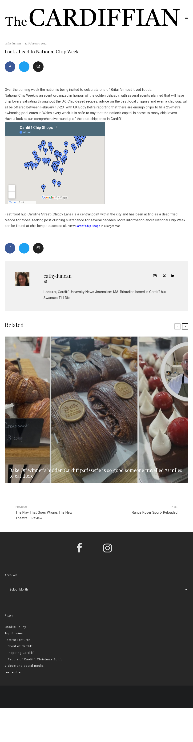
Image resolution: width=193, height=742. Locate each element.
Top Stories (14, 633)
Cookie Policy (15, 627)
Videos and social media (24, 665)
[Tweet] (24, 66)
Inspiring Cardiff (21, 653)
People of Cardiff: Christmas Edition (36, 659)
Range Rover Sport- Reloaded (154, 509)
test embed (14, 672)
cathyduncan (13, 43)
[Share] (10, 66)
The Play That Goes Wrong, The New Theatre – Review (44, 512)
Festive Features (18, 640)
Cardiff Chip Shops (87, 226)
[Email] (38, 66)
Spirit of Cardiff (20, 646)
